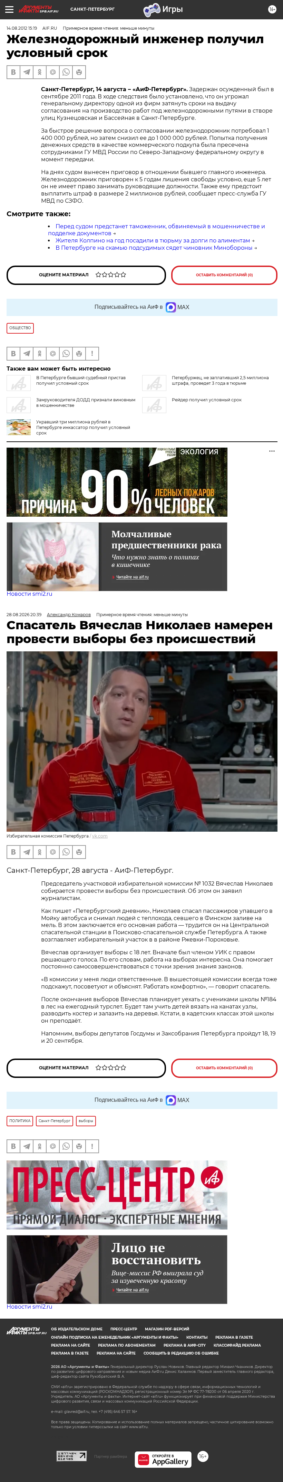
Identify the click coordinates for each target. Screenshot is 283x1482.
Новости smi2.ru (29, 594)
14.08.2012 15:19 (22, 28)
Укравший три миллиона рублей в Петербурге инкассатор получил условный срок (83, 427)
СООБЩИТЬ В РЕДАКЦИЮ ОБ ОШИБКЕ (181, 1353)
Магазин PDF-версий (167, 1329)
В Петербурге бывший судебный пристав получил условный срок (81, 380)
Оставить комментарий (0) (224, 275)
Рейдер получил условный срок (207, 399)
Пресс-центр (123, 1329)
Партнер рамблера (110, 1456)
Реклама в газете (234, 1337)
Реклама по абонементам (127, 1345)
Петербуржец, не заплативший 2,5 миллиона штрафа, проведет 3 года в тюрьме (220, 380)
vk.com (100, 836)
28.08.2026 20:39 (24, 614)
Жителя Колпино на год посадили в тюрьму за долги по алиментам (153, 240)
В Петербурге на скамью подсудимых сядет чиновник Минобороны (154, 248)
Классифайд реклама (237, 1345)
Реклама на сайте (70, 1345)
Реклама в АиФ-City (185, 1345)
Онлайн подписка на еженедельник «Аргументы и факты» (114, 1337)
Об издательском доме (77, 1329)
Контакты (196, 1337)
